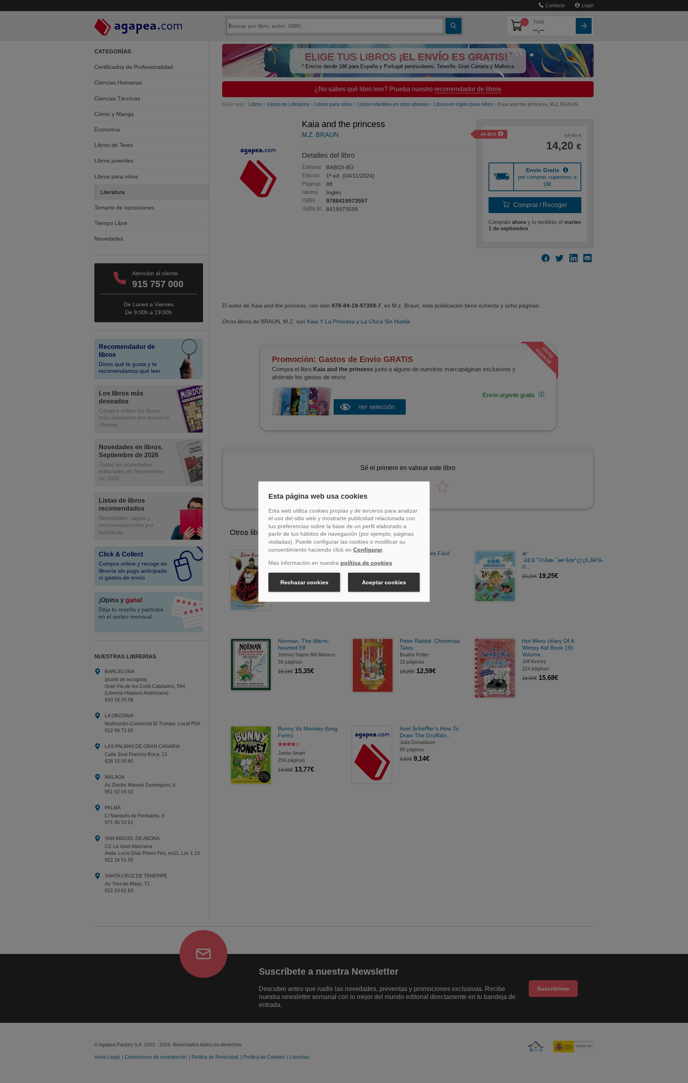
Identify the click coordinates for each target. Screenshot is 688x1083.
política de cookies (366, 563)
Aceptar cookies (384, 582)
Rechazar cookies (304, 582)
